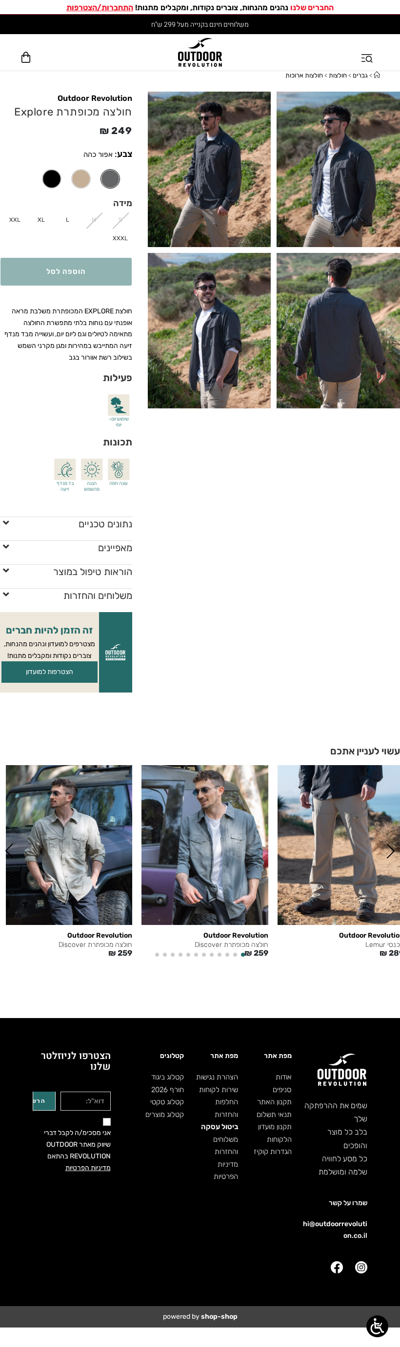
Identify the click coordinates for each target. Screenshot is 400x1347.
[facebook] (337, 1267)
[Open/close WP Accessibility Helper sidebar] (377, 1326)
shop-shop (219, 1316)
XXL (14, 219)
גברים (360, 75)
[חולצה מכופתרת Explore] (81, 179)
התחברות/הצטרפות (99, 7)
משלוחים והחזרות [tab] (97, 595)
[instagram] (361, 1267)
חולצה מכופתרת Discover (231, 945)
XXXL (120, 238)
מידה (122, 203)
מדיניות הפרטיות (88, 1168)
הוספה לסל (66, 271)
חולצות (338, 75)
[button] (390, 851)
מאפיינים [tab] (115, 548)
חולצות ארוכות (304, 75)
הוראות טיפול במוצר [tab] (92, 571)
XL (41, 219)
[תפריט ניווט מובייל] (368, 52)
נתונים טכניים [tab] (105, 524)
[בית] (377, 75)
